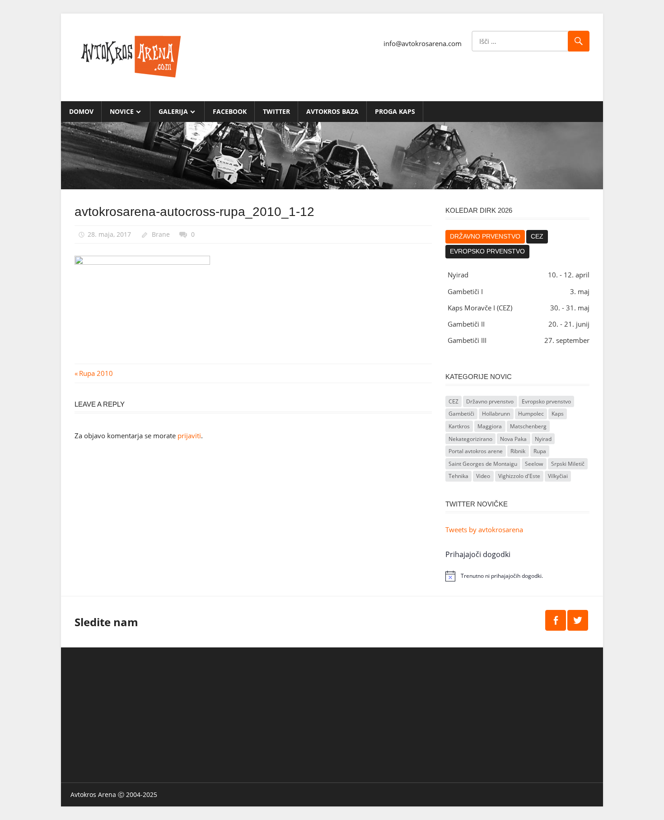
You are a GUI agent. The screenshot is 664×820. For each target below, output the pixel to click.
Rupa (539, 451)
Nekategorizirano (470, 439)
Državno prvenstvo (485, 236)
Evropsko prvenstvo (487, 251)
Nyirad (543, 439)
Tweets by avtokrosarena (484, 529)
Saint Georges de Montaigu (483, 464)
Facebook (230, 111)
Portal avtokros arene (476, 451)
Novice (122, 111)
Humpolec (531, 413)
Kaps (558, 413)
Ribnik (517, 451)
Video (483, 476)
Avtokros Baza (332, 111)
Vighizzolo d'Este (519, 476)
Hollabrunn (496, 413)
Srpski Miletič (568, 464)
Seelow (534, 464)
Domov (81, 111)
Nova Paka (513, 439)
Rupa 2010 (96, 373)
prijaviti (189, 435)
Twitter (276, 111)
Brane (161, 234)
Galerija (173, 111)
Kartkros (459, 426)
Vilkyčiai (558, 476)
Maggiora (489, 426)
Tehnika (458, 476)
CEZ (537, 236)
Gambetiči (461, 413)
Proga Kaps (395, 111)
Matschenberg (528, 426)
